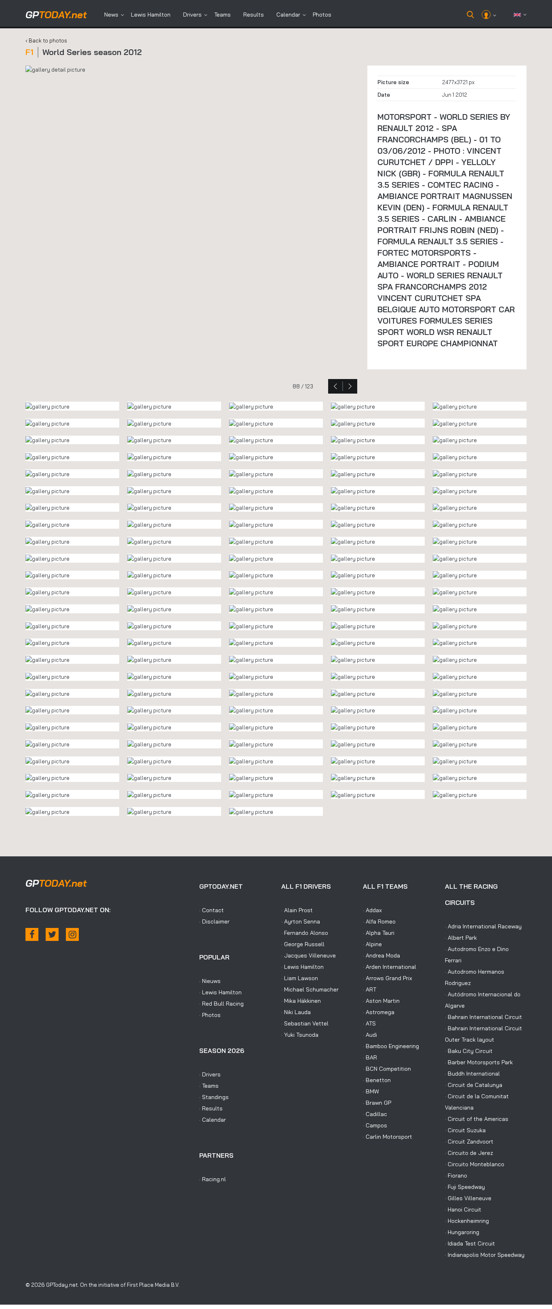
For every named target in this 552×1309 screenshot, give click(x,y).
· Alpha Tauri (378, 932)
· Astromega (378, 1012)
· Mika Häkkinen (301, 1000)
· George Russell (302, 944)
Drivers (192, 14)
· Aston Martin (381, 1000)
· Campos (375, 1125)
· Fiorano (456, 1175)
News (111, 14)
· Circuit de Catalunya (473, 1085)
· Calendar (212, 1119)
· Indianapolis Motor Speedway (485, 1254)
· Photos (210, 1015)
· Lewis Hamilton (220, 992)
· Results (211, 1108)
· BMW (371, 1091)
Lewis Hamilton (151, 14)
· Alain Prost (297, 910)
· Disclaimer (214, 921)
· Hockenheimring (467, 1220)
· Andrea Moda (381, 955)
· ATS (369, 1023)
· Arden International (389, 966)
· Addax (372, 910)
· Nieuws (210, 981)
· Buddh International (472, 1073)
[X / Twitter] (52, 934)
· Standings (214, 1097)
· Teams (209, 1085)
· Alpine (372, 944)
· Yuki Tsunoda (299, 1034)
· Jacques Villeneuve (308, 955)
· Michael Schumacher (310, 989)
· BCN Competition (387, 1068)
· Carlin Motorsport (387, 1136)
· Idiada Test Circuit (470, 1243)
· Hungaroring (462, 1232)
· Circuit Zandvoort (469, 1141)
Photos (322, 14)
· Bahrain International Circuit (483, 1017)
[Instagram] (72, 934)
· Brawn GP (377, 1102)
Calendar (288, 14)
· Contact (211, 910)
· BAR (370, 1057)
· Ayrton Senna (300, 921)
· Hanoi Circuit (463, 1209)
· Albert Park (461, 937)
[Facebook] (31, 934)
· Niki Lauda (296, 1012)
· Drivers (210, 1074)
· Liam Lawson (299, 978)
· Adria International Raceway (483, 926)
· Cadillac (375, 1114)
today (56, 14)
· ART (369, 989)
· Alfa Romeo (379, 921)
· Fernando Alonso (304, 932)
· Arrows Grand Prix (387, 978)
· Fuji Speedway (465, 1186)
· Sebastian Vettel (305, 1023)
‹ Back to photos (46, 40)
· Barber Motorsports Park (479, 1062)
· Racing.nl (212, 1179)
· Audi (370, 1034)
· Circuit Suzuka (465, 1130)
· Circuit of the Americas (476, 1119)
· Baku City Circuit (469, 1051)
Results (253, 14)
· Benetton (377, 1080)
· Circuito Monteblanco (474, 1164)
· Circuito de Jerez (469, 1152)
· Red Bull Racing (221, 1003)
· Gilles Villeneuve (468, 1198)
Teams (222, 14)
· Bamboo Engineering (391, 1046)
